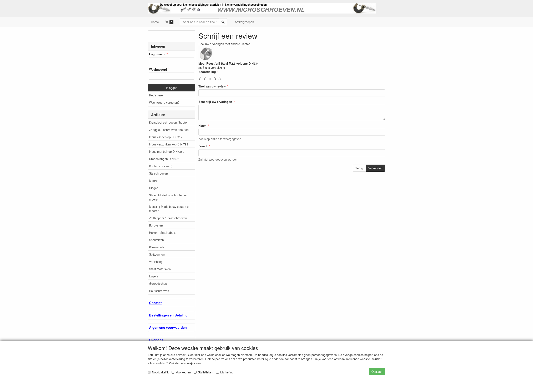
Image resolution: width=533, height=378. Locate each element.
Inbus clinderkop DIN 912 (165, 137)
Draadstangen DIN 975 (164, 159)
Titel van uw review (212, 86)
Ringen (153, 188)
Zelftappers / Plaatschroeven (168, 218)
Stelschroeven (158, 173)
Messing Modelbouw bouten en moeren (169, 208)
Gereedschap (158, 283)
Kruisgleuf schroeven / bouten (168, 122)
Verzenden (375, 168)
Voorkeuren (183, 372)
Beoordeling (207, 72)
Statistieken (205, 372)
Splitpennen (157, 254)
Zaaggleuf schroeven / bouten (169, 130)
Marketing (226, 372)
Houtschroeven (159, 291)
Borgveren (156, 225)
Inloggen (171, 88)
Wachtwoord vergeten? (164, 102)
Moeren (154, 181)
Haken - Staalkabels (162, 232)
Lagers (153, 276)
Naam (202, 125)
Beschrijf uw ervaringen (215, 102)
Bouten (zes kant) (160, 166)
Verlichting (156, 262)
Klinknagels (156, 247)
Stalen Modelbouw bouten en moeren (168, 197)
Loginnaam (157, 54)
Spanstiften (156, 240)
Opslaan (376, 371)
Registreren (156, 95)
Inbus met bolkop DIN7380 (166, 151)
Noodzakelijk (160, 372)
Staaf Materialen (160, 269)
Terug (359, 168)
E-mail (202, 146)
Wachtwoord (158, 69)
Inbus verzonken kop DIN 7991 (169, 144)
